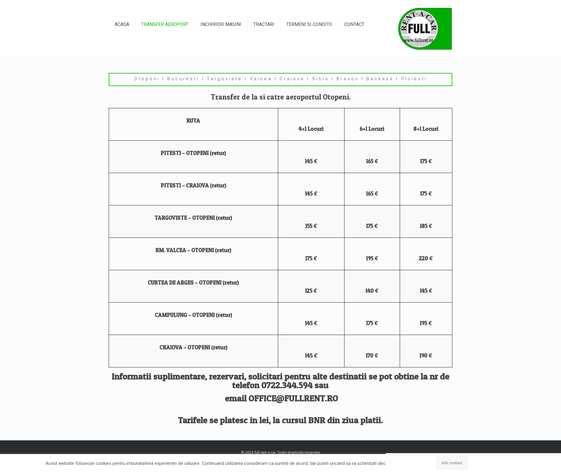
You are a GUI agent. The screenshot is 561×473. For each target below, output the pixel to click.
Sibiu (320, 78)
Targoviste (224, 78)
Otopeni (147, 78)
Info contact (452, 463)
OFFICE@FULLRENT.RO (293, 398)
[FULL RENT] (425, 28)
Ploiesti (414, 78)
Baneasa (380, 78)
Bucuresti (183, 78)
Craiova (292, 78)
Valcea (261, 78)
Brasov (348, 78)
